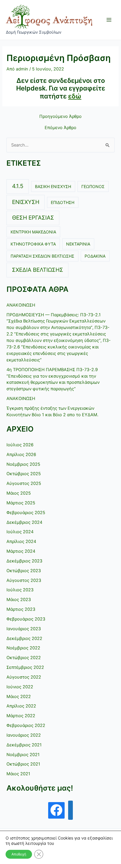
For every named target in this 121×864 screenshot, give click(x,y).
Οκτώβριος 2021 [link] (23, 764)
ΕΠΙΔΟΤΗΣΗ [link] (62, 202)
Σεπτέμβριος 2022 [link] (25, 667)
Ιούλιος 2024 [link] (19, 531)
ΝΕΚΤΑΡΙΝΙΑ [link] (78, 243)
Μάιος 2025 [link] (18, 493)
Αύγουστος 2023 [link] (23, 580)
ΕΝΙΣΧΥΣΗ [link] (25, 202)
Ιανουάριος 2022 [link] (23, 735)
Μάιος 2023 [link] (18, 599)
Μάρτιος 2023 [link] (20, 609)
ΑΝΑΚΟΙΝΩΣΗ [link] (20, 305)
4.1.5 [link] (17, 186)
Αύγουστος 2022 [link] (23, 677)
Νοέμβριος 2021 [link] (23, 754)
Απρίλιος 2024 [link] (21, 541)
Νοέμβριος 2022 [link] (23, 648)
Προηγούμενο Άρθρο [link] (60, 116)
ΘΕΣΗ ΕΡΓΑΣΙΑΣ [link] (33, 217)
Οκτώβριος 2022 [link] (23, 657)
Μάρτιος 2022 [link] (20, 715)
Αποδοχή (18, 854)
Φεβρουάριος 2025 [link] (25, 512)
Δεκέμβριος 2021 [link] (24, 745)
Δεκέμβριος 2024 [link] (24, 522)
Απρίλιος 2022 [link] (21, 706)
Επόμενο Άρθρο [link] (60, 128)
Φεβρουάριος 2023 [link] (25, 619)
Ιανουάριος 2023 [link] (23, 628)
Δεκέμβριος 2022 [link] (24, 638)
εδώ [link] (74, 96)
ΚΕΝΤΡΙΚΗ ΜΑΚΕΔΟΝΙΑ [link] (33, 231)
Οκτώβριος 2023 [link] (23, 570)
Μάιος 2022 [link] (18, 696)
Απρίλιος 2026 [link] (21, 454)
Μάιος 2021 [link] (18, 773)
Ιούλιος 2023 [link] (19, 590)
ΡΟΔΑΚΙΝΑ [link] (95, 256)
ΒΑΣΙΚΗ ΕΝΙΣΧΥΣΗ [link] (53, 186)
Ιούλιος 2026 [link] (19, 444)
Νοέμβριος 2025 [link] (23, 464)
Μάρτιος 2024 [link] (20, 551)
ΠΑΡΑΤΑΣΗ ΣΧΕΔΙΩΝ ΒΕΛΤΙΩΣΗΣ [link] (42, 256)
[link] (49, 16)
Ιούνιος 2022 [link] (19, 686)
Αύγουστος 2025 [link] (23, 483)
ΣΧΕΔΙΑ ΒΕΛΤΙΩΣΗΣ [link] (37, 269)
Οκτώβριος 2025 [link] (23, 473)
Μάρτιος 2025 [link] (20, 503)
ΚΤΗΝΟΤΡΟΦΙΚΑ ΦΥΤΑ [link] (33, 243)
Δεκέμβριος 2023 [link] (24, 561)
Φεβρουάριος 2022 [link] (25, 725)
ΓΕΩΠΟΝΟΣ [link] (93, 186)
